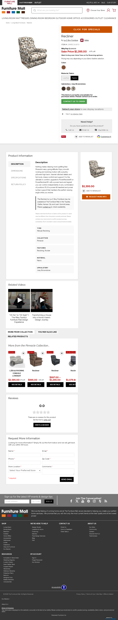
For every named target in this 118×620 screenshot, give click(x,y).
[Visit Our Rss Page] (106, 501)
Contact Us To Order (74, 101)
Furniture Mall (9, 3)
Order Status (65, 531)
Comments (47, 467)
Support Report (8, 566)
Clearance (110, 18)
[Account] (108, 10)
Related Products (18, 336)
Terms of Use (91, 594)
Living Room (8, 18)
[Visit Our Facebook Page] (71, 501)
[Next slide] (72, 363)
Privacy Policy (80, 594)
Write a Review (42, 425)
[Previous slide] (12, 363)
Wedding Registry (9, 560)
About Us (5, 604)
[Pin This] (63, 137)
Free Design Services (38, 536)
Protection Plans (8, 573)
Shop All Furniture (9, 547)
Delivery (34, 534)
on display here (76, 114)
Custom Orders (8, 562)
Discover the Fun (94, 534)
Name (11, 451)
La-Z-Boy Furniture (71, 40)
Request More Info (97, 197)
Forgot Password (37, 560)
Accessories (88, 18)
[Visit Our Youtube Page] (83, 501)
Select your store (71, 109)
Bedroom (50, 18)
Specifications (18, 178)
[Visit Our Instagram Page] (94, 501)
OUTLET (37, 3)
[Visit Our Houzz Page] (100, 501)
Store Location (14, 467)
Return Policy (18, 184)
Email (45, 451)
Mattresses (23, 18)
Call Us (71, 130)
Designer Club (7, 577)
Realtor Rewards (8, 579)
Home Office (73, 18)
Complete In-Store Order (11, 558)
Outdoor (61, 18)
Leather (66, 78)
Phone (11, 459)
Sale (103, 2)
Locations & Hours (37, 529)
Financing (35, 531)
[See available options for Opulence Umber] (63, 88)
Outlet (99, 18)
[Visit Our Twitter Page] (77, 501)
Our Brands (6, 549)
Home (7, 23)
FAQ (33, 540)
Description (17, 164)
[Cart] (114, 10)
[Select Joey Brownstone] (73, 88)
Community (93, 529)
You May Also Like (47, 332)
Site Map (99, 594)
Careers (91, 531)
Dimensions (17, 171)
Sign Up (49, 501)
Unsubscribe (7, 582)
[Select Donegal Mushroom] (68, 88)
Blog (33, 538)
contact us (47, 207)
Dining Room (37, 18)
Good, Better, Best (9, 564)
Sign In (34, 558)
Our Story (111, 2)
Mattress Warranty (9, 571)
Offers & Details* (109, 594)
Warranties (6, 569)
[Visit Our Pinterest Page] (89, 501)
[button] (95, 10)
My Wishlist (36, 562)
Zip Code (46, 459)
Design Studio (36, 527)
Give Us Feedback (66, 529)
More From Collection (20, 332)
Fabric (74, 78)
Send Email (66, 479)
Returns (6, 575)
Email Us (85, 130)
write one (47, 420)
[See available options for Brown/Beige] (63, 67)
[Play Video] (19, 300)
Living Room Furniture (18, 23)
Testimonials (93, 536)
